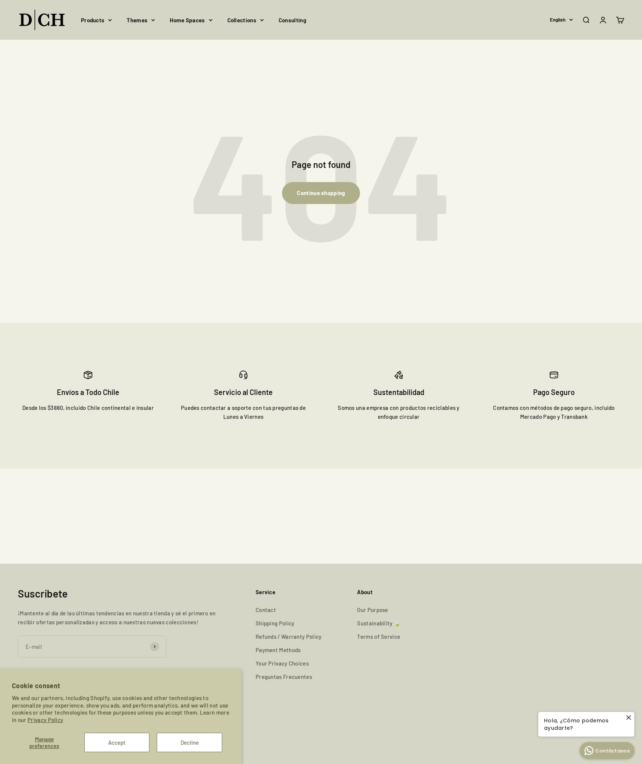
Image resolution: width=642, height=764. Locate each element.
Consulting (292, 20)
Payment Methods (278, 650)
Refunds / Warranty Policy (289, 636)
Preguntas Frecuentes (284, 676)
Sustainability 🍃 (379, 623)
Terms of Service (378, 636)
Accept (117, 742)
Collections (241, 20)
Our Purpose (372, 609)
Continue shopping (321, 193)
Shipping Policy (275, 623)
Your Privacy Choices (282, 663)
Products (92, 20)
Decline (190, 742)
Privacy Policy (45, 719)
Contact (266, 609)
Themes (137, 20)
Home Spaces (187, 20)
